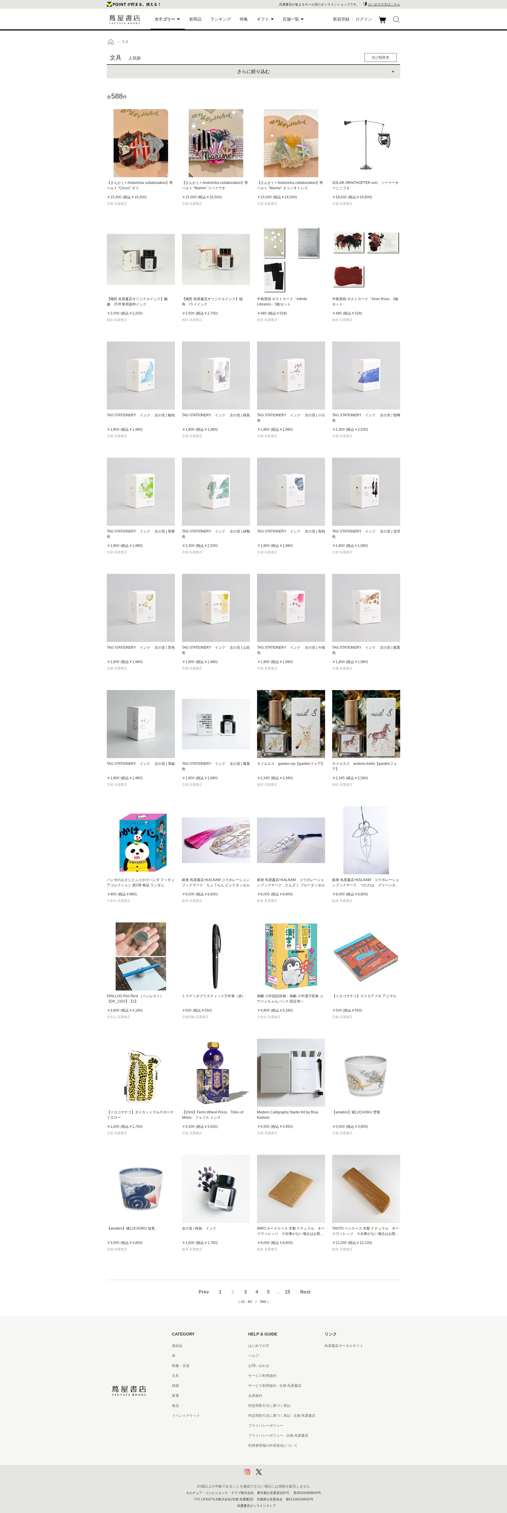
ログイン (364, 19)
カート (383, 23)
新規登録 (341, 19)
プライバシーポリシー (265, 1426)
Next (305, 1291)
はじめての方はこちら (384, 4)
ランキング (220, 19)
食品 (175, 1406)
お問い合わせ (258, 1366)
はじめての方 (258, 1346)
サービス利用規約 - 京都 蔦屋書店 (274, 1386)
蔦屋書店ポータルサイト (344, 1346)
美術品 (177, 1346)
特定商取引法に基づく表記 (269, 1406)
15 (287, 1291)
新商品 (195, 19)
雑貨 (175, 1386)
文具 (175, 1376)
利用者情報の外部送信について (273, 1445)
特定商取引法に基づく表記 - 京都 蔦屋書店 (281, 1416)
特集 (244, 19)
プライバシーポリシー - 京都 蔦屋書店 (278, 1435)
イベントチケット (186, 1416)
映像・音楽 (181, 1366)
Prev (204, 1291)
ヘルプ (253, 1356)
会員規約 (255, 1396)
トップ (110, 41)
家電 (175, 1396)
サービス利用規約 (262, 1376)
